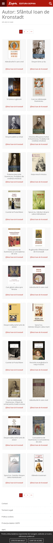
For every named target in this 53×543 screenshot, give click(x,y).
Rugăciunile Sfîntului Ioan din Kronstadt (38, 251)
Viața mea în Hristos (39, 174)
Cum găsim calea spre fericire (14, 288)
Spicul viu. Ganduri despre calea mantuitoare (14, 476)
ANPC (4, 530)
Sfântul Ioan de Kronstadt (14, 69)
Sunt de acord (35, 540)
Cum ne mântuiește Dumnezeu (38, 100)
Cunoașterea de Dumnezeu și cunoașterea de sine (14, 252)
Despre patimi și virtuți (14, 137)
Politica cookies (8, 516)
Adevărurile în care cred (14, 62)
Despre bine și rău (39, 62)
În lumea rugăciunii (14, 99)
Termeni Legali (7, 510)
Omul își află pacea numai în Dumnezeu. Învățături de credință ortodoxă (38, 139)
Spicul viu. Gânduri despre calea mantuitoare (38, 326)
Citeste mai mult (18, 540)
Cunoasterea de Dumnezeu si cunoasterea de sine (38, 440)
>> (31, 31)
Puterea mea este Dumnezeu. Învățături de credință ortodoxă (14, 176)
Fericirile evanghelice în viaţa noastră (39, 364)
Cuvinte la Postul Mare (14, 212)
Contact (5, 503)
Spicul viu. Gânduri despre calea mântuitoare (38, 213)
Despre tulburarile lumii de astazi (14, 326)
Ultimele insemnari (39, 475)
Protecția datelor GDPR (11, 523)
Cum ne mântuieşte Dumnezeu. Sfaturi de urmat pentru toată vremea (14, 402)
